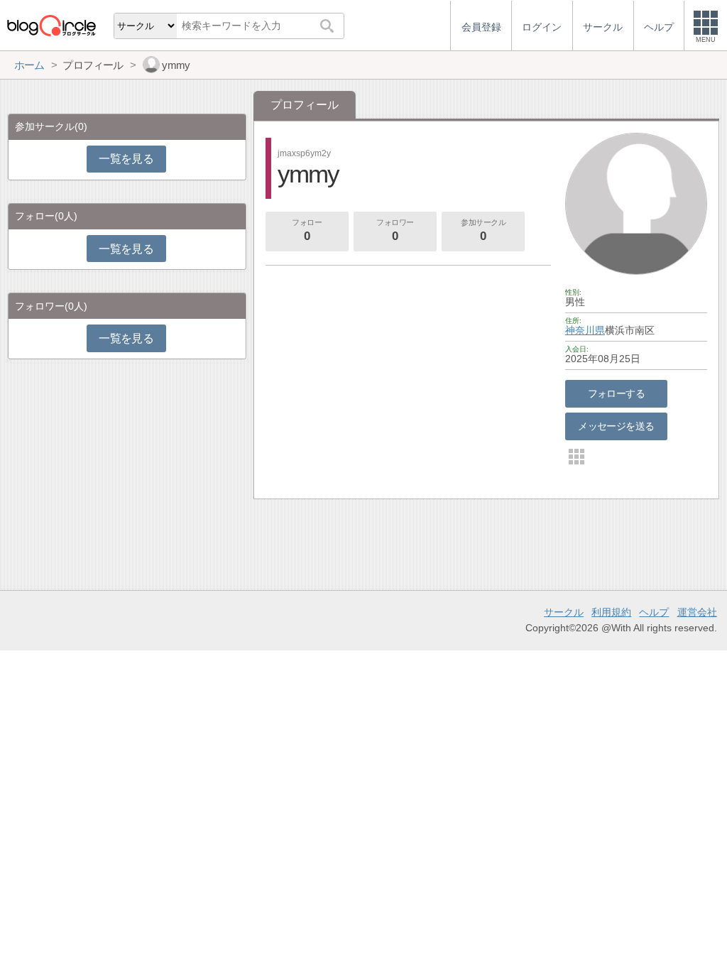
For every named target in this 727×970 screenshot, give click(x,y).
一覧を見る (126, 159)
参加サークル (483, 230)
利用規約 (611, 612)
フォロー (307, 230)
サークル (564, 612)
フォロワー (395, 230)
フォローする (616, 393)
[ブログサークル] (51, 25)
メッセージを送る (616, 426)
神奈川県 (585, 330)
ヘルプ (654, 612)
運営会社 (697, 612)
